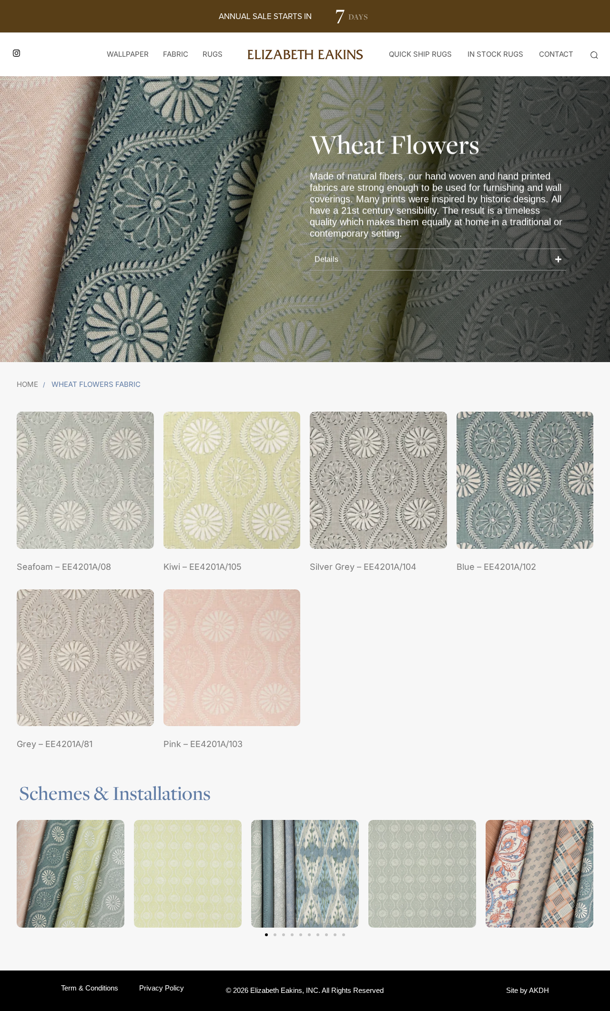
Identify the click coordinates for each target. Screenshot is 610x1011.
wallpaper (128, 54)
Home (27, 384)
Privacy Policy (161, 988)
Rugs (213, 54)
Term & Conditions (89, 988)
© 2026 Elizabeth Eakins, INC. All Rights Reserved (305, 990)
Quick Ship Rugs (420, 54)
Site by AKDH (527, 990)
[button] (594, 55)
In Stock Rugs (495, 54)
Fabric (175, 54)
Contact (556, 54)
